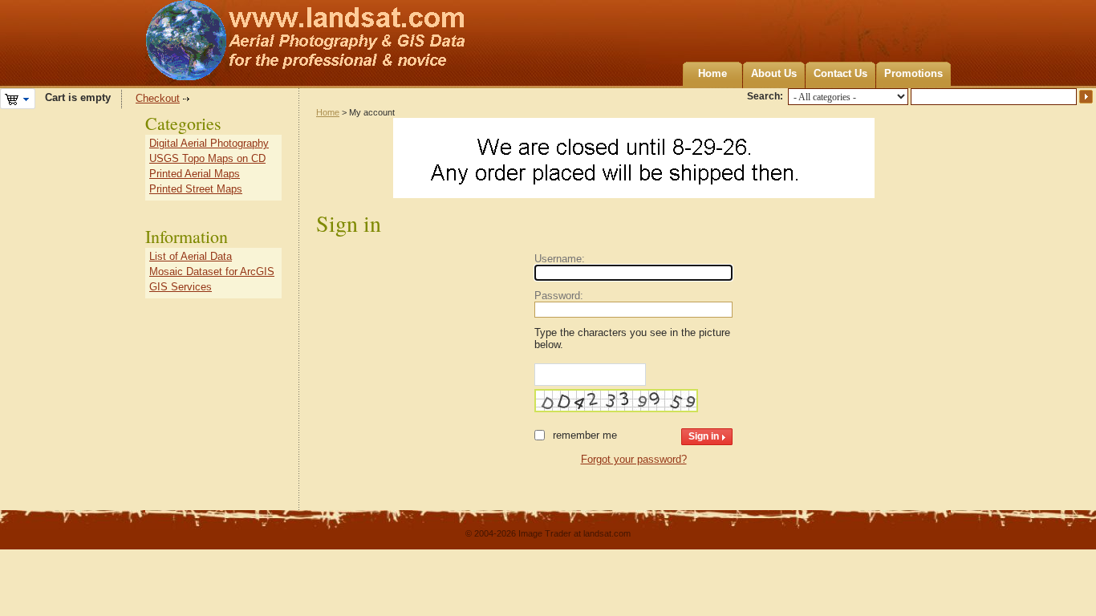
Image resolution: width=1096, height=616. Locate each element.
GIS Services (180, 287)
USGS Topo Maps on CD (207, 158)
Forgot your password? (634, 459)
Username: (559, 259)
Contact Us (840, 73)
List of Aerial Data (190, 256)
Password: (558, 296)
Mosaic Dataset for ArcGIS (211, 271)
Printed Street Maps (195, 189)
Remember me (585, 435)
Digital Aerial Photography (209, 143)
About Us (774, 73)
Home (712, 73)
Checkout (158, 98)
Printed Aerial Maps (194, 174)
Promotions (913, 73)
